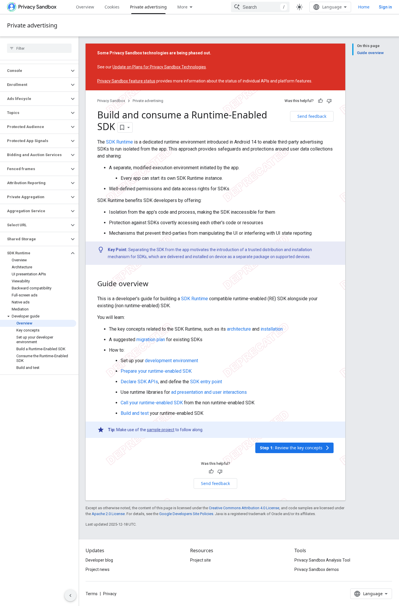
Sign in (385, 7)
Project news (98, 569)
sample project (160, 429)
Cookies (112, 7)
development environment (171, 360)
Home (363, 7)
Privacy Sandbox (111, 101)
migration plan (150, 339)
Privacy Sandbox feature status (126, 81)
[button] (34, 70)
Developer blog (99, 560)
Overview (85, 7)
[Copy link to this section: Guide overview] (154, 284)
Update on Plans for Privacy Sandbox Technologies (159, 67)
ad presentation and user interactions (209, 392)
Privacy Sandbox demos (316, 569)
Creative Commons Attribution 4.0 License (244, 508)
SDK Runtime (119, 142)
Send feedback (311, 116)
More (182, 7)
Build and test (135, 413)
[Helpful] (320, 100)
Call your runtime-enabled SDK (152, 402)
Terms (92, 593)
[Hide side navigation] (70, 595)
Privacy (110, 593)
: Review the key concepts (295, 447)
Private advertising (148, 7)
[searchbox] (39, 48)
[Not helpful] (329, 100)
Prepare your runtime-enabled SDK (156, 371)
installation (272, 329)
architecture (239, 329)
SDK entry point (206, 381)
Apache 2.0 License (108, 514)
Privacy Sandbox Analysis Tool (322, 560)
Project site (200, 560)
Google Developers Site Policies (186, 514)
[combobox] (260, 7)
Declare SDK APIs (139, 381)
